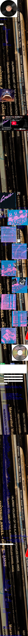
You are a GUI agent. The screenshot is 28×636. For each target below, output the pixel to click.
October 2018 (6, 526)
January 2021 (6, 491)
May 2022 (5, 470)
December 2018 (6, 523)
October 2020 (6, 495)
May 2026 (5, 408)
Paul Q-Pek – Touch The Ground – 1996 (12, 394)
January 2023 (6, 460)
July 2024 (5, 437)
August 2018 (6, 529)
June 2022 (5, 469)
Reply (18, 260)
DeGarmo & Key (7, 586)
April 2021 (5, 487)
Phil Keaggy (6, 598)
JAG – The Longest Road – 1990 (10, 393)
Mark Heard (5, 593)
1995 (4, 578)
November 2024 (6, 432)
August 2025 (6, 420)
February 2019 (6, 521)
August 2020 (6, 498)
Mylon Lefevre (6, 595)
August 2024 (6, 436)
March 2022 (5, 473)
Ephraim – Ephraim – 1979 (18, 541)
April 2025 (5, 425)
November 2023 (6, 447)
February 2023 (6, 459)
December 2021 (6, 477)
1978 (4, 556)
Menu (2, 24)
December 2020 (6, 492)
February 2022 (6, 474)
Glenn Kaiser (6, 587)
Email (2, 378)
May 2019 (5, 517)
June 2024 (5, 438)
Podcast (4, 43)
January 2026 (6, 414)
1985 (7, 37)
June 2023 (5, 454)
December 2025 (6, 415)
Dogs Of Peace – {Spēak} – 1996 (18, 535)
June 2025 (5, 423)
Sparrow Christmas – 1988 (17, 539)
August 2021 (6, 482)
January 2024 (6, 445)
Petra (4, 597)
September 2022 (6, 465)
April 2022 (5, 472)
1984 (7, 35)
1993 (4, 576)
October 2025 (6, 417)
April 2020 (5, 503)
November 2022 (6, 463)
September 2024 (6, 434)
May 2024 (5, 439)
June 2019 (5, 516)
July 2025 (5, 421)
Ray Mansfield (2, 215)
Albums (4, 28)
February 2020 (6, 505)
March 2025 (5, 426)
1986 (7, 38)
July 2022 (5, 468)
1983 (7, 34)
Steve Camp (5, 603)
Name (2, 375)
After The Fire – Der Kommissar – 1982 (12, 397)
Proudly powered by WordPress (14, 635)
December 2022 (6, 461)
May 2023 (5, 455)
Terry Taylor (6, 606)
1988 (7, 41)
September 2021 (6, 481)
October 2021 (6, 479)
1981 (7, 32)
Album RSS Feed (7, 44)
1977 (4, 555)
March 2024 (5, 442)
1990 (24, 226)
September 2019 (6, 512)
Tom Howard (6, 607)
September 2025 (6, 419)
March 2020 (5, 504)
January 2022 (6, 476)
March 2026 (5, 411)
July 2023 (5, 452)
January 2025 (6, 429)
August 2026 (6, 404)
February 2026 (6, 412)
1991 (4, 573)
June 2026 (5, 407)
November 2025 (6, 416)
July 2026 (5, 406)
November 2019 (6, 509)
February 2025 (6, 428)
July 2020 (5, 499)
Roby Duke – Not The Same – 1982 (15, 540)
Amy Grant (5, 581)
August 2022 (6, 467)
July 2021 (5, 483)
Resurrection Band (7, 600)
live (4, 591)
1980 (7, 30)
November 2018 (6, 525)
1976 (4, 554)
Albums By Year (6, 29)
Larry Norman (6, 590)
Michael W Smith (7, 594)
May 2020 (5, 501)
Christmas (5, 582)
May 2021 (5, 486)
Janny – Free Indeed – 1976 (9, 396)
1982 (7, 33)
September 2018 (6, 527)
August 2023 (6, 451)
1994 (4, 577)
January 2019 (6, 522)
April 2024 (5, 441)
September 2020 (6, 496)
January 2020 (6, 507)
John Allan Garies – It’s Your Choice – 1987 (13, 398)
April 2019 (5, 518)
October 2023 (6, 448)
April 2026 (5, 410)
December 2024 (6, 430)
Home (4, 26)
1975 (4, 553)
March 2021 (5, 489)
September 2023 (6, 450)
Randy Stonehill (6, 599)
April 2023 (5, 456)
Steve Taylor (6, 604)
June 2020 (5, 500)
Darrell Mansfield (7, 585)
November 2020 (6, 494)
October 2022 (6, 464)
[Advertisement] (14, 66)
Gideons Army (20, 227)
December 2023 (6, 446)
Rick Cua (5, 602)
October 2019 (6, 511)
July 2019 (5, 514)
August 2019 (6, 513)
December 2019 (6, 508)
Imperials (5, 589)
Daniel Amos (6, 584)
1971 (4, 550)
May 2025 (5, 424)
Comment (20, 272)
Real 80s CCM (3, 19)
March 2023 (5, 457)
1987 (7, 39)
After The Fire (6, 580)
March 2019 (5, 520)
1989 (7, 42)
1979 (4, 558)
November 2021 (6, 478)
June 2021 (5, 485)
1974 (4, 551)
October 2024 (6, 433)
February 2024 (6, 443)
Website (2, 381)
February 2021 (6, 490)
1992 (4, 575)
